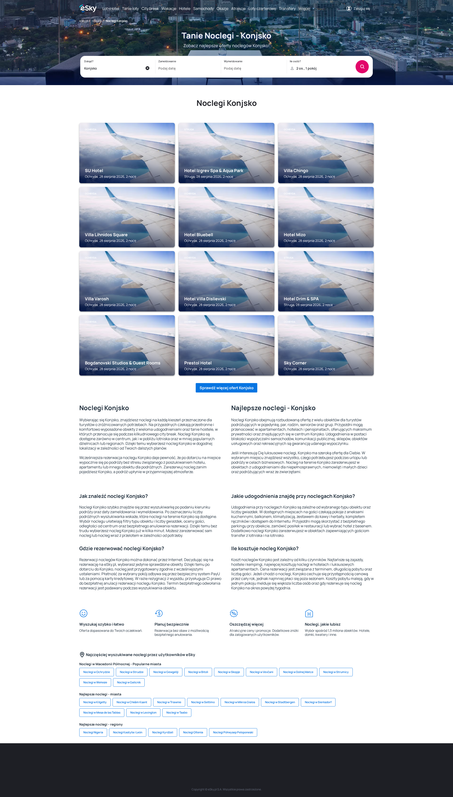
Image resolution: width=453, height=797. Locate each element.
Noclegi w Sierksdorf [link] (318, 702)
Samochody (203, 8)
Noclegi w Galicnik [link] (129, 682)
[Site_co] (240, 757)
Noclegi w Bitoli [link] (198, 672)
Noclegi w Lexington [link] (143, 712)
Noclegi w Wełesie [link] (95, 682)
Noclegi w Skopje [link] (229, 672)
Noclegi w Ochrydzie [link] (96, 672)
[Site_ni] (297, 757)
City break (150, 8)
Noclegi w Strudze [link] (131, 672)
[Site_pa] (269, 757)
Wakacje (169, 8)
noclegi (97, 21)
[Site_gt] (311, 757)
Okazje (222, 8)
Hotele (184, 8)
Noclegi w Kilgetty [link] (95, 702)
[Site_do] (254, 757)
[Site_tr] (169, 757)
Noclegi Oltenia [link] (193, 732)
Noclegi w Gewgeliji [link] (165, 672)
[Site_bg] (141, 757)
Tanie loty (130, 8)
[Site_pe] (155, 757)
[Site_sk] (212, 757)
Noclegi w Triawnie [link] (169, 702)
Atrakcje (238, 8)
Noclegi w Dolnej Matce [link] (298, 672)
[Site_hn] (325, 757)
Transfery (287, 8)
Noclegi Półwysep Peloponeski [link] (233, 732)
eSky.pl (83, 21)
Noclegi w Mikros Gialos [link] (240, 702)
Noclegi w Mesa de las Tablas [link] (101, 712)
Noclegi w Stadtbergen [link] (280, 702)
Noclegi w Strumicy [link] (336, 672)
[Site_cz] (184, 757)
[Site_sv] (283, 757)
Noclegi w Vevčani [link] (261, 672)
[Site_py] (339, 757)
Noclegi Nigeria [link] (93, 732)
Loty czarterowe (262, 8)
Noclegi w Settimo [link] (203, 702)
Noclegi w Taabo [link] (176, 712)
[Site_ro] (127, 757)
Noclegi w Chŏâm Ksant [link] (132, 702)
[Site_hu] (226, 757)
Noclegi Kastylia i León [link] (127, 732)
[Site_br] (113, 757)
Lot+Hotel (110, 8)
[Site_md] (198, 757)
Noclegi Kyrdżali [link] (162, 732)
